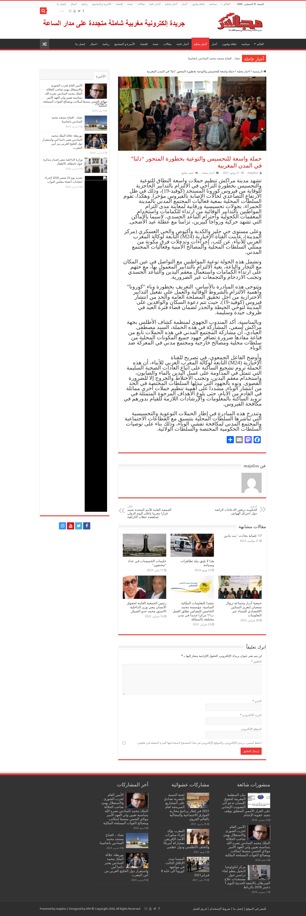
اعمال (73, 4)
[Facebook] (83, 11)
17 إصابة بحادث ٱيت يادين (243, 536)
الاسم (257, 701)
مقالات (141, 4)
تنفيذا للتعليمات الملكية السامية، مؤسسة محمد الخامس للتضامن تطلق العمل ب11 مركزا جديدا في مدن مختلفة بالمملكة (193, 611)
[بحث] (43, 10)
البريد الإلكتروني (251, 715)
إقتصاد (119, 4)
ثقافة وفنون (198, 4)
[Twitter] (79, 11)
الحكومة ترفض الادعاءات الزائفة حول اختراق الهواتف (236, 510)
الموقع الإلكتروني (251, 729)
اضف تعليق (187, 172)
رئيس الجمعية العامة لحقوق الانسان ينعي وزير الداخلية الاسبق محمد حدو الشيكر (146, 607)
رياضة (84, 4)
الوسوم (100, 103)
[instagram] (70, 11)
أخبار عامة (154, 4)
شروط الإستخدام (219, 908)
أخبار (184, 4)
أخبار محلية (171, 4)
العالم (227, 4)
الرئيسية (257, 71)
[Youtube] (74, 11)
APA (88, 908)
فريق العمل (200, 908)
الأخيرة (101, 76)
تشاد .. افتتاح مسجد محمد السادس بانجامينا (214, 58)
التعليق (256, 661)
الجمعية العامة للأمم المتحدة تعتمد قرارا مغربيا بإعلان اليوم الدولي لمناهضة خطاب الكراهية (149, 512)
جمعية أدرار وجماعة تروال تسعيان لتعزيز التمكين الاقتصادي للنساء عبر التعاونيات (244, 609)
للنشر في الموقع (255, 908)
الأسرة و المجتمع (101, 4)
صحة (130, 4)
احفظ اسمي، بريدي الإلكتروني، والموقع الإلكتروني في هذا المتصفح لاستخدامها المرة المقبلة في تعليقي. (199, 742)
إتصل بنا (61, 4)
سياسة (213, 4)
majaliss (253, 172)
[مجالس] (224, 21)
